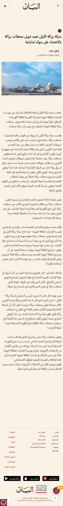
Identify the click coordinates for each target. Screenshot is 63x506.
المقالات (11, 447)
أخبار (13, 442)
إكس (56, 432)
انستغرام (54, 443)
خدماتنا (42, 436)
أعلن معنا (41, 439)
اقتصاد (12, 432)
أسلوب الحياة (10, 457)
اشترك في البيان (38, 443)
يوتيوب (55, 447)
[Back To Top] (55, 498)
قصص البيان (10, 467)
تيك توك (55, 451)
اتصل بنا (42, 432)
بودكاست (11, 462)
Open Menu (58, 5)
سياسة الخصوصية (37, 447)
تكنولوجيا (11, 437)
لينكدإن (55, 436)
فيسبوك (55, 439)
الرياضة (12, 452)
